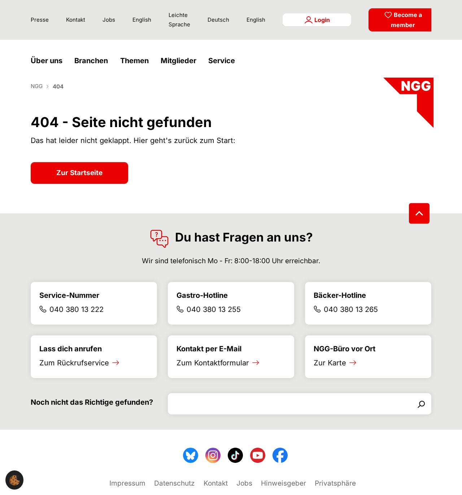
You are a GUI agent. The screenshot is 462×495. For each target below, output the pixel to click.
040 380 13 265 (351, 309)
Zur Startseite (79, 173)
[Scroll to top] (419, 213)
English (141, 19)
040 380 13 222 (76, 309)
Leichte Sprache (179, 20)
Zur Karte (330, 363)
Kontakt (75, 19)
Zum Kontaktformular (212, 363)
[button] (48, 61)
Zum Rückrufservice (74, 363)
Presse (40, 19)
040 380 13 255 (214, 309)
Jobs (109, 19)
